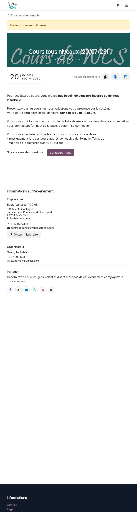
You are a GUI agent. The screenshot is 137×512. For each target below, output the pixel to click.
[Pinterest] (43, 289)
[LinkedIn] (26, 289)
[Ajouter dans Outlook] (115, 76)
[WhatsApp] (34, 289)
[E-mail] (51, 289)
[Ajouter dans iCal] (105, 76)
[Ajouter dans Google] (125, 76)
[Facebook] (10, 289)
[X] (18, 289)
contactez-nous (60, 152)
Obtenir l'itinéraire (25, 234)
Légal (10, 509)
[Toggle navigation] (126, 5)
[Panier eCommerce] (117, 5)
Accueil (12, 505)
